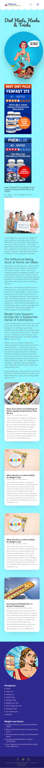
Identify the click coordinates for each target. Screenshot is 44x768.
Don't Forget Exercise (26, 608)
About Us (9, 691)
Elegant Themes (21, 763)
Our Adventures (12, 711)
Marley (10, 608)
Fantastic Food (11, 709)
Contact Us (10, 694)
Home (8, 689)
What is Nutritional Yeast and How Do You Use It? (22, 730)
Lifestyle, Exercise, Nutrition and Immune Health (21, 725)
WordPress (22, 765)
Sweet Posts (10, 697)
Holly (9, 415)
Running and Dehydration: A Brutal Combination (19, 605)
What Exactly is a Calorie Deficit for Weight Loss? (21, 476)
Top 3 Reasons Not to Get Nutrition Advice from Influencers (22, 745)
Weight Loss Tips (23, 415)
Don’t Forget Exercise (14, 706)
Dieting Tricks (24, 195)
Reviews (9, 714)
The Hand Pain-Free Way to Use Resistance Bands (22, 735)
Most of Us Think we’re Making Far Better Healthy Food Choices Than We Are (22, 411)
